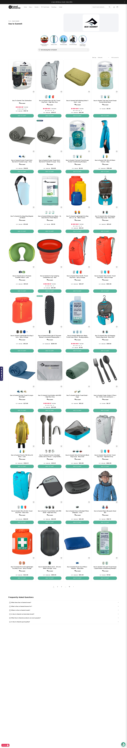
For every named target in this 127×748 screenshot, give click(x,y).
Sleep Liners (54, 44)
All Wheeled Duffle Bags (82, 45)
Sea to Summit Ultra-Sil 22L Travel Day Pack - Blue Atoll (21, 511)
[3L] (23, 563)
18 (69, 586)
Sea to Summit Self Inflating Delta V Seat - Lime (77, 101)
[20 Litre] (49, 563)
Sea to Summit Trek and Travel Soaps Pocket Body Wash (105, 101)
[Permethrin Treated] (106, 507)
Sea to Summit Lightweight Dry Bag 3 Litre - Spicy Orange (22, 336)
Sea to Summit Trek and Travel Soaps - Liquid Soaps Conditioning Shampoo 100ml (105, 567)
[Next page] (73, 586)
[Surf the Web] (24, 331)
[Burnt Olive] (21, 331)
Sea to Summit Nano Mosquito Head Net (105, 511)
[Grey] (23, 156)
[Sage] (22, 391)
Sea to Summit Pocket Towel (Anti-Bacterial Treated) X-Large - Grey (49, 161)
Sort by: (94, 57)
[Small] (46, 507)
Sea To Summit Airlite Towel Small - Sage (77, 396)
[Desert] (25, 391)
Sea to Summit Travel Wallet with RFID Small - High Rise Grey (49, 511)
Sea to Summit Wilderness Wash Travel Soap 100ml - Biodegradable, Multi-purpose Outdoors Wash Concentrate (77, 336)
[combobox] (101, 7)
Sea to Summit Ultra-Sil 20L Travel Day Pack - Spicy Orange (77, 276)
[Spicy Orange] (53, 96)
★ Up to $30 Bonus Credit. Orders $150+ (62, 2)
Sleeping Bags (63, 44)
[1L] (20, 563)
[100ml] (77, 331)
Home (9, 21)
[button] (63, 50)
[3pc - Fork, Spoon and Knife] (49, 451)
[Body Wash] (108, 96)
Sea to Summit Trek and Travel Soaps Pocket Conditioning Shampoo (77, 161)
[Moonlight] (18, 391)
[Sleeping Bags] (63, 39)
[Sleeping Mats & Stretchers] (44, 39)
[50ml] (74, 331)
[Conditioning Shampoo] (105, 96)
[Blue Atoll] (49, 96)
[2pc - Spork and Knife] (46, 451)
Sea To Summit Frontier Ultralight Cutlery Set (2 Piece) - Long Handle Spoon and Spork (50, 455)
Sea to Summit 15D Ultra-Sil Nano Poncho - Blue (105, 161)
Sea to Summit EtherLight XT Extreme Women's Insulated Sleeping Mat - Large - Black (49, 336)
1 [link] (53, 586)
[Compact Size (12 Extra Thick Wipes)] (46, 212)
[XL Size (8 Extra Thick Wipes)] (53, 212)
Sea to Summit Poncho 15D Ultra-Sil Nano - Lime (22, 455)
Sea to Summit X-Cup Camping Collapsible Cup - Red (49, 276)
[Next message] (74, 2)
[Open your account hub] (123, 744)
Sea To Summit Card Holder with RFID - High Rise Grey (49, 396)
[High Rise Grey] (46, 96)
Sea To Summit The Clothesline (22, 100)
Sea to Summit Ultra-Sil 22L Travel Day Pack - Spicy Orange (105, 276)
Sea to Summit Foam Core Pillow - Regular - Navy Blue (77, 567)
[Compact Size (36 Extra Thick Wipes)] (49, 212)
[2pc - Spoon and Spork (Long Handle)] (53, 451)
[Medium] (49, 507)
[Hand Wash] (101, 96)
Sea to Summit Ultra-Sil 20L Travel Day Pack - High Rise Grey (49, 101)
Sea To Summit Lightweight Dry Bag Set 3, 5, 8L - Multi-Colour (77, 216)
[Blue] (103, 156)
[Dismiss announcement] (124, 2)
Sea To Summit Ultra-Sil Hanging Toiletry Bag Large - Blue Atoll (105, 216)
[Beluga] (17, 331)
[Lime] (106, 156)
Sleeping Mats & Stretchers (44, 45)
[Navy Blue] (20, 272)
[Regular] (103, 507)
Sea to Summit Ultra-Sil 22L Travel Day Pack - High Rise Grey (105, 455)
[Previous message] (50, 2)
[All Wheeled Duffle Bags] (83, 39)
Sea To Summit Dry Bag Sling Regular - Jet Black (22, 216)
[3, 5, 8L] (75, 212)
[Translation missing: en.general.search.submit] (109, 7)
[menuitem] (25, 7)
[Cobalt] (20, 156)
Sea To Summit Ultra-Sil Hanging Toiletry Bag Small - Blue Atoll (105, 336)
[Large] (49, 331)
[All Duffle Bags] (73, 39)
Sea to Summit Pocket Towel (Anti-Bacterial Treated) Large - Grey (22, 161)
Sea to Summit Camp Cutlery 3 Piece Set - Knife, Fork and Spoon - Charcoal (105, 396)
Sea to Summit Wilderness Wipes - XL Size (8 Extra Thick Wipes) (49, 216)
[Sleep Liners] (54, 39)
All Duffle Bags (73, 44)
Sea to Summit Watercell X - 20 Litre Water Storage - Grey (49, 567)
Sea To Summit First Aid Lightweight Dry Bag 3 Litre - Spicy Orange (22, 567)
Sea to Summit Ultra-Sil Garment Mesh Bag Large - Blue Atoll (77, 455)
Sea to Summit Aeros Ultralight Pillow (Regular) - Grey (77, 511)
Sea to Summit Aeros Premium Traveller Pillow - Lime (22, 276)
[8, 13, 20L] (79, 212)
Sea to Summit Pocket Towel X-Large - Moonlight (22, 396)
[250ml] (80, 331)
